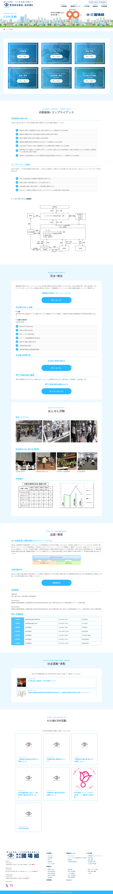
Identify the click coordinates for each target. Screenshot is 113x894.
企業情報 (64, 5)
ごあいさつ (50, 856)
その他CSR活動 (92, 863)
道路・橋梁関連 (71, 877)
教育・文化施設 (51, 875)
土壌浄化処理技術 (72, 861)
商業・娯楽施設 (51, 873)
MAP (34, 864)
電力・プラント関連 (93, 869)
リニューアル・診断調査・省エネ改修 (77, 858)
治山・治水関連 (71, 875)
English (103, 2)
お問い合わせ (94, 2)
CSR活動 (87, 5)
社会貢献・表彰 (91, 861)
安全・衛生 (90, 858)
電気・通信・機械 (92, 871)
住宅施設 (70, 869)
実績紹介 (95, 5)
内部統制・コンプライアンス (95, 856)
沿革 (49, 859)
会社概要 (50, 858)
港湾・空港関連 (71, 871)
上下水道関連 (71, 873)
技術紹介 (70, 859)
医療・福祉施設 (51, 871)
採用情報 (104, 5)
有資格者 (50, 861)
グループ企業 (51, 863)
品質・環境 (90, 859)
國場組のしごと (76, 5)
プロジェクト (71, 856)
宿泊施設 (50, 877)
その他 (89, 873)
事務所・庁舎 (51, 869)
